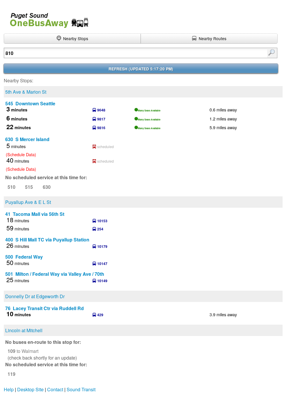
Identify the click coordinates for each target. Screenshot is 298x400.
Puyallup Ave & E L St (28, 202)
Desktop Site (30, 389)
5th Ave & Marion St (25, 91)
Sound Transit (81, 389)
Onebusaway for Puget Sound (46, 18)
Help (9, 389)
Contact (55, 389)
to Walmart (23, 351)
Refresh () (141, 69)
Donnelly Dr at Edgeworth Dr (35, 296)
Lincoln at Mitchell (23, 330)
